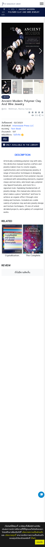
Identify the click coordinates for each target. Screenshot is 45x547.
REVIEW (6, 265)
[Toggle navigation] (41, 4)
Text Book (16, 128)
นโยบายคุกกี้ (10, 535)
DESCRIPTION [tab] (22, 154)
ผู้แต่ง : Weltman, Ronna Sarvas (17, 108)
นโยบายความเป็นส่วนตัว (32, 532)
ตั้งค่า (33, 538)
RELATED (7, 221)
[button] (40, 51)
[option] (12, 241)
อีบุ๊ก (5, 139)
